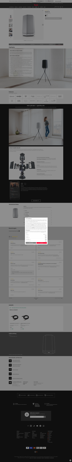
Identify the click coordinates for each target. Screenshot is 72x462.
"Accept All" (33, 227)
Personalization (28, 239)
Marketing (27, 237)
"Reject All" (32, 224)
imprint (26, 232)
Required (27, 234)
